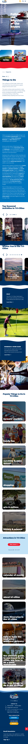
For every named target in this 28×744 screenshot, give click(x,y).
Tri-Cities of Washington (11, 136)
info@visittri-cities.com (12, 707)
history (21, 170)
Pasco (13, 138)
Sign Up (6, 739)
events (21, 173)
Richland (4, 139)
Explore (14, 31)
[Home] (4, 2)
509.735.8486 (10, 705)
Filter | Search (13, 544)
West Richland (13, 139)
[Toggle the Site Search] (23, 1)
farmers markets (13, 168)
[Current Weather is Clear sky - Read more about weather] (20, 1)
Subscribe (14, 717)
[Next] (26, 56)
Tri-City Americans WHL (16, 179)
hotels (24, 165)
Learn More (9, 302)
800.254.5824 (18, 705)
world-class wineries (16, 161)
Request (14, 723)
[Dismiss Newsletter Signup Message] (26, 728)
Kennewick (18, 138)
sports (22, 176)
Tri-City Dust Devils (15, 181)
